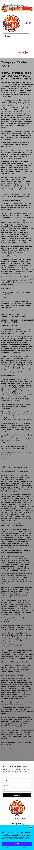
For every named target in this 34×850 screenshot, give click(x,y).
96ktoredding (7, 506)
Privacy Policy (22, 847)
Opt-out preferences (12, 847)
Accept (17, 843)
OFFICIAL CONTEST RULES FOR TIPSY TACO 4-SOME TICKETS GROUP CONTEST (16, 76)
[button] (31, 827)
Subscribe (17, 795)
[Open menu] (23, 23)
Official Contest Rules (14, 467)
